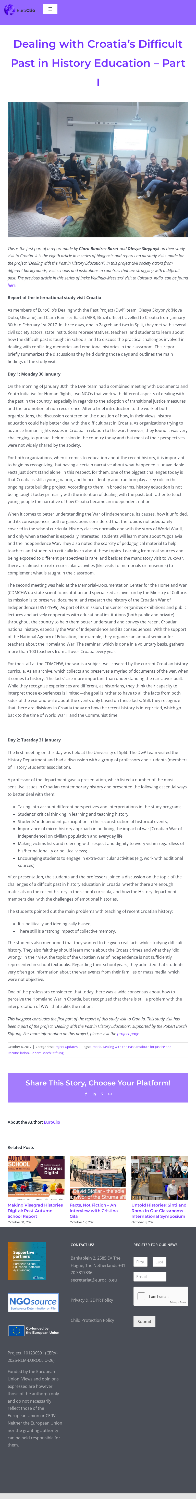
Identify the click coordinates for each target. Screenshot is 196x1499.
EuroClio (52, 1122)
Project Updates (65, 1046)
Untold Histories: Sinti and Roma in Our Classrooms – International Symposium (159, 1211)
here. (13, 285)
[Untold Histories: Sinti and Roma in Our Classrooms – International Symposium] (159, 1159)
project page (127, 1033)
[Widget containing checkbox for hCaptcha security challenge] (160, 1296)
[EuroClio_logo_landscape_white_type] (19, 6)
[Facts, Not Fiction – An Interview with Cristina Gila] (98, 1159)
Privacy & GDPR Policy (92, 1300)
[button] (11, 1190)
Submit (144, 1321)
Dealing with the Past (119, 1046)
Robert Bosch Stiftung (47, 1052)
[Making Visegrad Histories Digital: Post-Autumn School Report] (36, 1159)
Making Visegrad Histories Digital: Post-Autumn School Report (35, 1211)
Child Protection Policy (92, 1320)
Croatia (95, 1046)
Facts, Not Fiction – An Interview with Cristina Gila (94, 1211)
